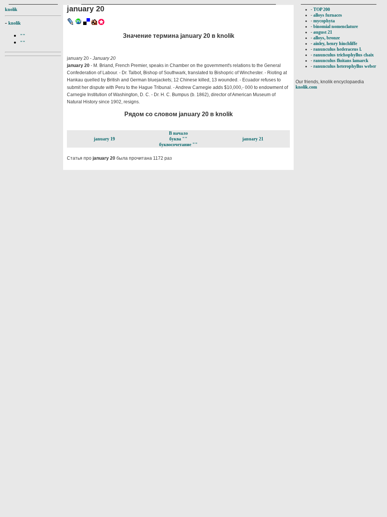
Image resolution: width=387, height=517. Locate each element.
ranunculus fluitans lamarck (340, 60)
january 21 (252, 139)
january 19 (104, 139)
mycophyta (324, 20)
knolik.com (306, 87)
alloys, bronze (326, 37)
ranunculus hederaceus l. (337, 49)
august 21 (322, 32)
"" (22, 36)
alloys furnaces (327, 15)
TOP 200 (321, 9)
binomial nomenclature (335, 26)
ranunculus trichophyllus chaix (343, 55)
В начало (178, 133)
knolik (11, 9)
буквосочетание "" (178, 144)
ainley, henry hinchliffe (335, 43)
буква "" (178, 139)
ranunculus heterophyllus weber (344, 66)
